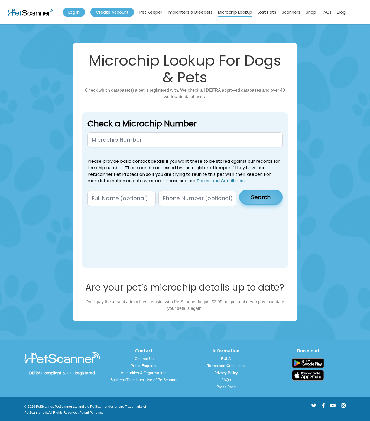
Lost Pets (267, 12)
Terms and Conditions (226, 365)
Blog (341, 12)
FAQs (327, 12)
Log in (74, 12)
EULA (226, 358)
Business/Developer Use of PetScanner (144, 380)
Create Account (112, 12)
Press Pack (226, 387)
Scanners (291, 12)
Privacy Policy (226, 373)
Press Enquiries (144, 365)
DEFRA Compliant (45, 373)
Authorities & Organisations (144, 373)
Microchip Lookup (235, 12)
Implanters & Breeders (190, 12)
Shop (311, 12)
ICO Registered (81, 373)
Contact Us (144, 358)
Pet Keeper (150, 12)
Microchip (124, 60)
